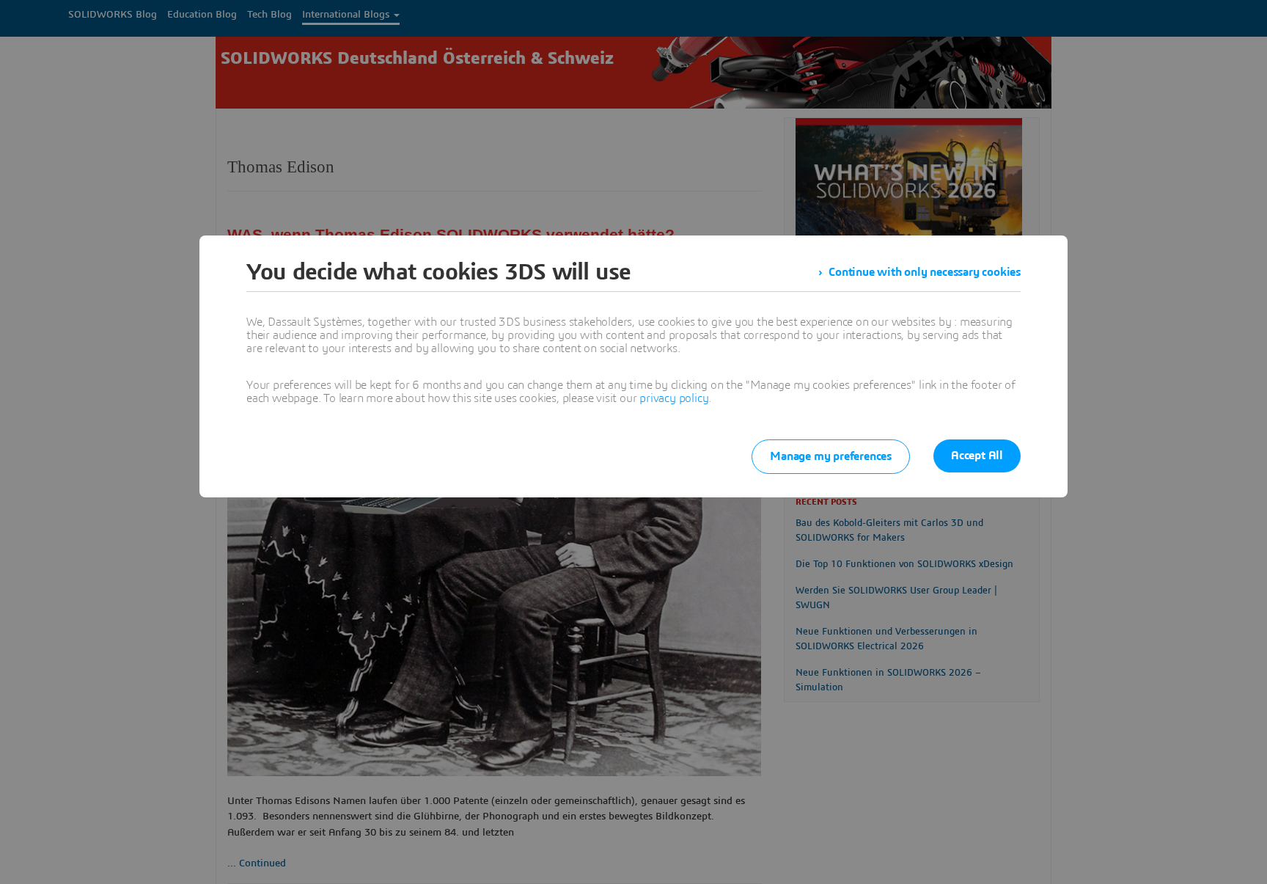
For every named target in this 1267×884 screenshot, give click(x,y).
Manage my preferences (831, 456)
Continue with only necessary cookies (925, 272)
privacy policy (673, 398)
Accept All (977, 455)
